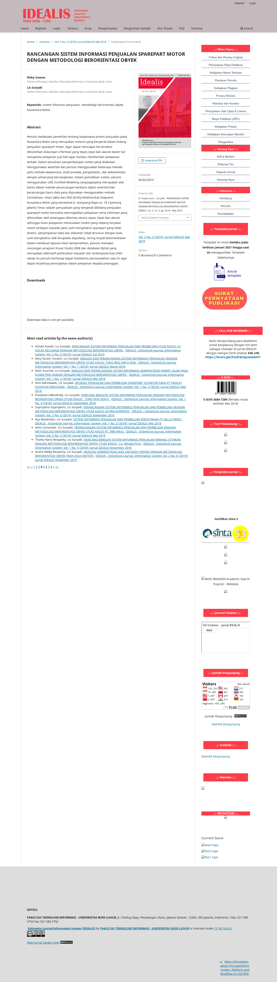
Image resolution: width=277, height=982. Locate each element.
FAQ (182, 28)
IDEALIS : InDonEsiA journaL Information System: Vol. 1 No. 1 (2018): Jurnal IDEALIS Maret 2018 (105, 365)
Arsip (88, 28)
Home (25, 28)
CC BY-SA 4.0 (223, 928)
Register (41, 28)
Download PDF (153, 160)
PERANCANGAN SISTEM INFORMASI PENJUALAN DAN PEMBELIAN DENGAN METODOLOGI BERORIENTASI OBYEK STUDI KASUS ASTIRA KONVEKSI (110, 409)
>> (57, 467)
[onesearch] (225, 818)
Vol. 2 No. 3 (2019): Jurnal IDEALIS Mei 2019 (80, 42)
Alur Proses (165, 28)
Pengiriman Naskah (137, 28)
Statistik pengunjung (226, 724)
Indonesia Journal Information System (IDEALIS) (61, 928)
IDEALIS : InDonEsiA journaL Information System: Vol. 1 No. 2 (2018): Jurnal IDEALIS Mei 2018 (98, 423)
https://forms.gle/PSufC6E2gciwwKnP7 (233, 357)
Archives (45, 42)
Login (57, 28)
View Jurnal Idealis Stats (43, 942)
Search (248, 28)
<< (28, 467)
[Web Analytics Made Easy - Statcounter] (240, 716)
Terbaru (72, 28)
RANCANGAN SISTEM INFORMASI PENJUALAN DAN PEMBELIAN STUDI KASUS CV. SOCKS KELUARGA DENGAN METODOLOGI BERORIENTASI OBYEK (108, 348)
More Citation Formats (155, 217)
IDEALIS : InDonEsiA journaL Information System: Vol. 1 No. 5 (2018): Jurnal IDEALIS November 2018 (108, 446)
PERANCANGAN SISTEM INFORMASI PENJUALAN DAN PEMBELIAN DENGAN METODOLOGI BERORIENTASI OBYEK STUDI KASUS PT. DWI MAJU (105, 429)
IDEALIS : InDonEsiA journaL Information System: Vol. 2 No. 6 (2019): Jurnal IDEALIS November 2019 (111, 413)
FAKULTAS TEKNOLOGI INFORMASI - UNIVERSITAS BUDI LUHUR (144, 928)
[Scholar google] (225, 547)
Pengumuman (107, 28)
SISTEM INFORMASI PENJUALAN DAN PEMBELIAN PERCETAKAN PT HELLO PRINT (127, 419)
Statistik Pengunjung (215, 756)
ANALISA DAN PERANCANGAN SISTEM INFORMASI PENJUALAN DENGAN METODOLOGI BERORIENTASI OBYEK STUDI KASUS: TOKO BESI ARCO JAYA (106, 360)
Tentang (196, 28)
